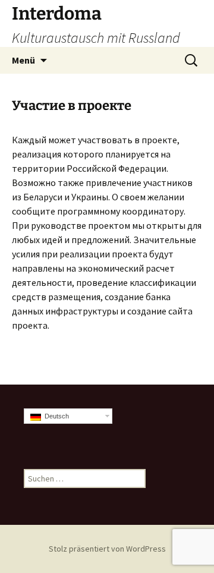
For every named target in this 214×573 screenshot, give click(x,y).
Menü (23, 60)
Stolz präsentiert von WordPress (107, 548)
